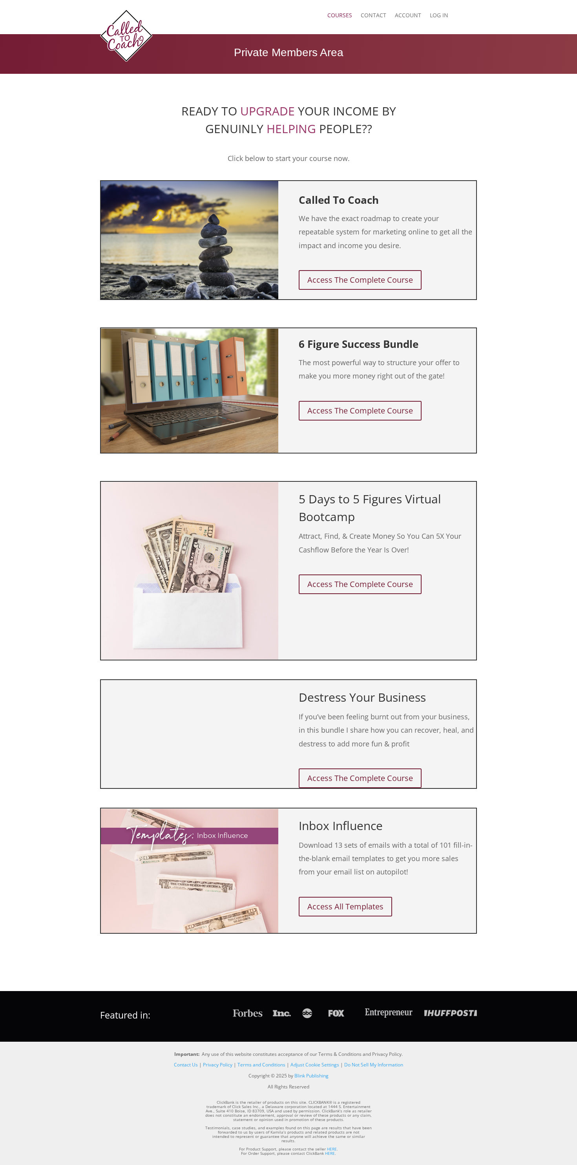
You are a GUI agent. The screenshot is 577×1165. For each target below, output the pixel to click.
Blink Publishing (311, 1075)
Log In (439, 16)
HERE (332, 1149)
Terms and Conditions (261, 1064)
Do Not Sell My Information (373, 1064)
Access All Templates (345, 906)
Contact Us (186, 1064)
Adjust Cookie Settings (314, 1064)
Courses (339, 16)
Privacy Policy (217, 1064)
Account (408, 16)
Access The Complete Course (360, 279)
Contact (373, 16)
